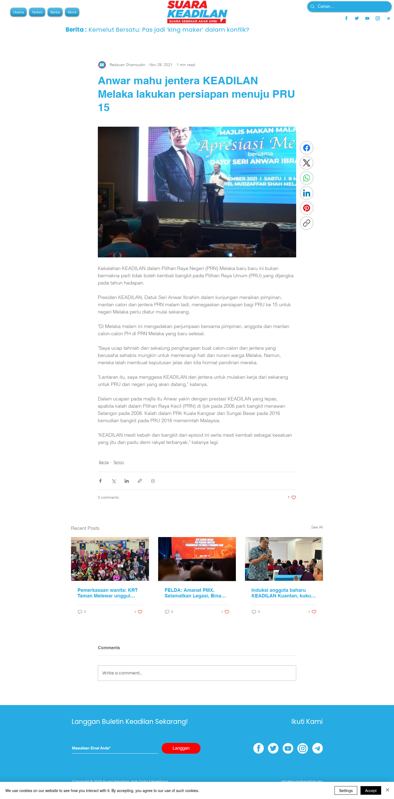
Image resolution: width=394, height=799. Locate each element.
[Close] (387, 790)
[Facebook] (306, 148)
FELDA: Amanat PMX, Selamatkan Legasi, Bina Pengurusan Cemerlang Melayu (193, 593)
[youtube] (367, 18)
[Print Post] (152, 480)
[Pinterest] (306, 208)
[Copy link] (306, 223)
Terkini (118, 462)
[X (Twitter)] (306, 163)
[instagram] (377, 18)
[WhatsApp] (306, 178)
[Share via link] (139, 480)
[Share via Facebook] (100, 480)
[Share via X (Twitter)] (113, 480)
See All (317, 527)
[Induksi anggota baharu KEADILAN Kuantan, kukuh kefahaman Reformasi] (284, 559)
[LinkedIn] (306, 193)
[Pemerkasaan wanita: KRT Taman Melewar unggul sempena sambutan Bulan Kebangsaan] (110, 559)
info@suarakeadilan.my (302, 781)
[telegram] (388, 18)
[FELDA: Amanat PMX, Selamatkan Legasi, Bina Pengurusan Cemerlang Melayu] (197, 559)
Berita (104, 462)
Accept (371, 790)
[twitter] (357, 18)
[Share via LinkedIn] (126, 480)
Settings (346, 790)
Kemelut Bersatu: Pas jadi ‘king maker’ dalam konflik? (168, 29)
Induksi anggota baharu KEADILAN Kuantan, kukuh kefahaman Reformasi (282, 593)
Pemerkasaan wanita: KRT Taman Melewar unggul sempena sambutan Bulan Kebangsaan (107, 593)
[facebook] (346, 18)
